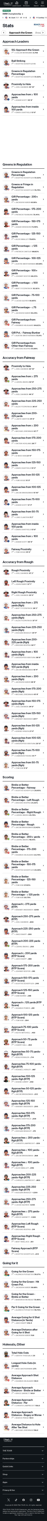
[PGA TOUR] (8, 1440)
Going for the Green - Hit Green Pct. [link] (25, 1283)
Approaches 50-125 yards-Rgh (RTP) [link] (26, 1090)
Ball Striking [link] (18, 61)
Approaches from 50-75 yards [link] (25, 513)
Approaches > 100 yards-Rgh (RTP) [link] (25, 1164)
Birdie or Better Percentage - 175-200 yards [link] (23, 849)
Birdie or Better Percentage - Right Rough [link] (26, 811)
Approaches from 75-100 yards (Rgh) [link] (25, 752)
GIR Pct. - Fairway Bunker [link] (25, 332)
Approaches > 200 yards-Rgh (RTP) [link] (25, 1139)
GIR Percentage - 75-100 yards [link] (25, 296)
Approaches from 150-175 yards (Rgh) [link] (25, 702)
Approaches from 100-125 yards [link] (26, 488)
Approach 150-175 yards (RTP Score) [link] (25, 979)
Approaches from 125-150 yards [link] (26, 464)
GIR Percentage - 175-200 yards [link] (26, 210)
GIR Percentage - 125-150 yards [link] (25, 235)
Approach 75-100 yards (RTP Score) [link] (24, 1028)
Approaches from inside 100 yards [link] (25, 108)
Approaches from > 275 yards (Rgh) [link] (24, 604)
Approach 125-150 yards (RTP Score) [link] (25, 992)
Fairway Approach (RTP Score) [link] (24, 1250)
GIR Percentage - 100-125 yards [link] (25, 260)
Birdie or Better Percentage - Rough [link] (22, 823)
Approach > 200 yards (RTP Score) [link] (24, 955)
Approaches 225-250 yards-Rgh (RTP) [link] (23, 1188)
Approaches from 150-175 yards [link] (25, 451)
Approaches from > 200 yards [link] (24, 427)
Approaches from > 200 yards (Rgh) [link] (24, 678)
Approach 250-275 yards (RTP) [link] (25, 918)
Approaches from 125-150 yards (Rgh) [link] (26, 715)
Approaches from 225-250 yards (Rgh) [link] (26, 629)
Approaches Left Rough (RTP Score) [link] (24, 1225)
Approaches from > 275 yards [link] (24, 378)
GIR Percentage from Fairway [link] (23, 321)
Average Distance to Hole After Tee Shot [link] (25, 1426)
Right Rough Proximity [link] (24, 592)
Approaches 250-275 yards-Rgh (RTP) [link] (23, 1201)
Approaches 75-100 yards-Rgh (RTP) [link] (26, 1065)
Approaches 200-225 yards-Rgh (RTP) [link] (23, 1176)
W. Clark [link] (12, 18)
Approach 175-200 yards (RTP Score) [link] (25, 967)
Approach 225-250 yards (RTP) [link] (25, 930)
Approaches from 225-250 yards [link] (26, 402)
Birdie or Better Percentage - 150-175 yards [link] (23, 864)
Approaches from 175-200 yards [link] (26, 439)
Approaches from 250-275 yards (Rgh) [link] (26, 616)
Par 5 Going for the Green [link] (25, 1307)
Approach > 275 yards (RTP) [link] (23, 905)
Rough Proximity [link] (20, 570)
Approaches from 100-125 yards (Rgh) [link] (26, 739)
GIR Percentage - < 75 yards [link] (23, 309)
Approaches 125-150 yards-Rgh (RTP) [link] (23, 1102)
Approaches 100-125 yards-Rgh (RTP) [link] (23, 1078)
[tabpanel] (23, 737)
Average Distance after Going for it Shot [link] (24, 1331)
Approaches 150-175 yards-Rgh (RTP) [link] (23, 1114)
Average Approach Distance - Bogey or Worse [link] (26, 1414)
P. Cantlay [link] (40, 18)
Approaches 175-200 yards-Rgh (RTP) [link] (23, 1127)
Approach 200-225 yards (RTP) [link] (25, 942)
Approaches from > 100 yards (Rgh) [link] (24, 653)
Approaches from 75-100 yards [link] (25, 501)
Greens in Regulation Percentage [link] (23, 73)
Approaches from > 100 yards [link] (24, 96)
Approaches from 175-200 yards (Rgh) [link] (26, 690)
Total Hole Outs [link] (20, 1352)
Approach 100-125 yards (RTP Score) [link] (25, 1016)
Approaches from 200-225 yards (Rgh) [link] (24, 641)
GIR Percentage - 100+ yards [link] (24, 272)
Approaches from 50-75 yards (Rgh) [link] (25, 764)
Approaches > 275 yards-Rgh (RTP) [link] (25, 1213)
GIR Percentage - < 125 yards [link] (24, 247)
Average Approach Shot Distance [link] (25, 1377)
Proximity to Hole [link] (21, 84)
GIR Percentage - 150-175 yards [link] (25, 223)
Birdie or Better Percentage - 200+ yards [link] (25, 835)
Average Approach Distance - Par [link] (22, 1401)
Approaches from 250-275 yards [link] (26, 390)
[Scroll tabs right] (43, 32)
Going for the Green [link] (22, 1271)
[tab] (20, 33)
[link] (8, 3)
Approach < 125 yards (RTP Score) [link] (26, 1004)
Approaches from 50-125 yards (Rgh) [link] (25, 727)
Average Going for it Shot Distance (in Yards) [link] (25, 1319)
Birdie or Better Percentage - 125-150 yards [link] (23, 879)
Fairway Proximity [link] (21, 549)
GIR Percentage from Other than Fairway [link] (23, 344)
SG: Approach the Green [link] (25, 50)
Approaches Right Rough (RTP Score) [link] (25, 1237)
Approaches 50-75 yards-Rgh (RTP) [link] (26, 1053)
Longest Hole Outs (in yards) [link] (23, 1364)
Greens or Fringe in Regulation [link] (22, 186)
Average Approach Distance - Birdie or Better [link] (26, 1389)
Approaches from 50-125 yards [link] (25, 476)
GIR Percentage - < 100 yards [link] (24, 284)
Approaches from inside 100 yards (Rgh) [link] (25, 665)
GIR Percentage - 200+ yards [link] (24, 198)
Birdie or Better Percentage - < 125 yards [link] (25, 893)
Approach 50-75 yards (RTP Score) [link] (24, 1041)
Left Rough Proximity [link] (23, 581)
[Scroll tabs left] (3, 32)
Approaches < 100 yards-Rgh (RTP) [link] (25, 1151)
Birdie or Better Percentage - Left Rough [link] (25, 799)
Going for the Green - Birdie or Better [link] (23, 1295)
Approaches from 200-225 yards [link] (24, 415)
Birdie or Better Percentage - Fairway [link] (23, 786)
